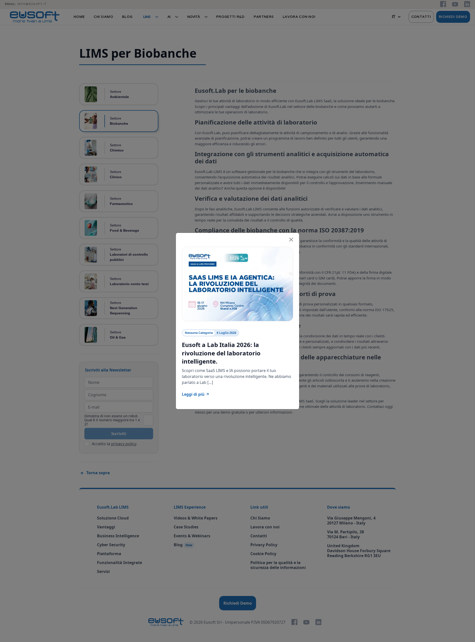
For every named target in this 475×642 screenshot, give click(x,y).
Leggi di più (193, 394)
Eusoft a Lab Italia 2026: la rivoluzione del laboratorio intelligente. (221, 353)
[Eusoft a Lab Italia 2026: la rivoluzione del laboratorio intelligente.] (237, 283)
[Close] (291, 239)
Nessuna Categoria (199, 333)
